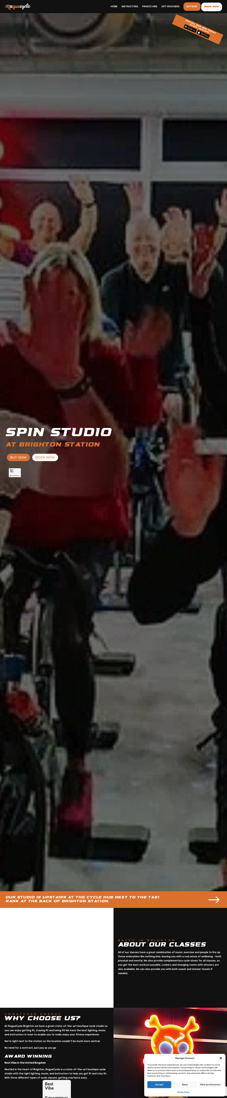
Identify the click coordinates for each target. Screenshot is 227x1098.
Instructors (130, 6)
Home (114, 6)
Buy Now (191, 6)
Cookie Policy (183, 1092)
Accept (159, 1084)
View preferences (210, 1084)
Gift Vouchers (170, 6)
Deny (185, 1084)
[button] (220, 1058)
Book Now (45, 457)
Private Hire (149, 6)
